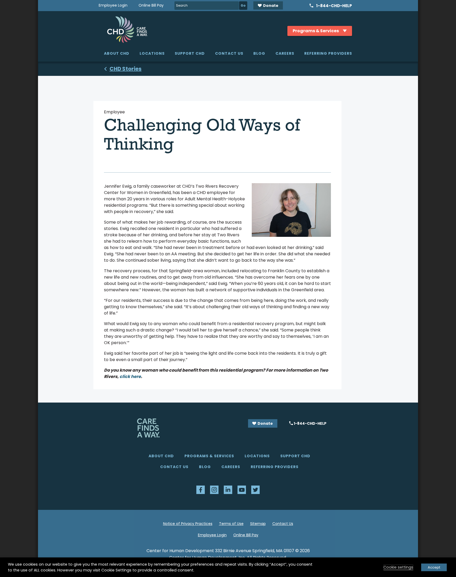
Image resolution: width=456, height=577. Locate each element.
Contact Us (229, 53)
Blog (259, 53)
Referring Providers (328, 53)
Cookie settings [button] (398, 567)
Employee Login (113, 5)
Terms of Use (231, 523)
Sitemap (258, 523)
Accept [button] (434, 567)
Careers (285, 53)
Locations (152, 53)
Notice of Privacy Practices (187, 523)
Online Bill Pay (151, 5)
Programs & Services (209, 456)
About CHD (116, 53)
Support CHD (190, 53)
